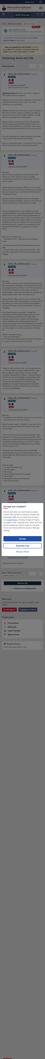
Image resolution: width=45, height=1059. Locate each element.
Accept (22, 538)
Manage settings (22, 551)
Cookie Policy (11, 520)
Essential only (22, 545)
